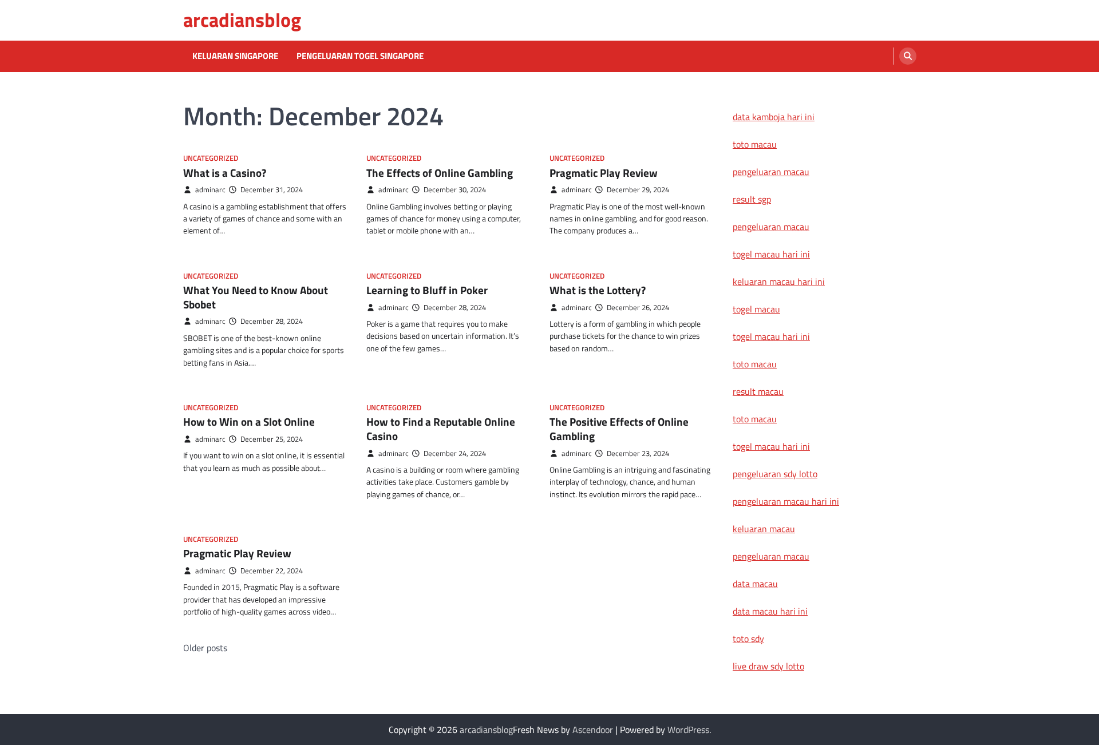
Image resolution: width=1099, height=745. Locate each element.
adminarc (210, 189)
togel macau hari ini (771, 336)
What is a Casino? (224, 172)
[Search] (907, 56)
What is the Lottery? (598, 290)
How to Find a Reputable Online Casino (440, 428)
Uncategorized (210, 158)
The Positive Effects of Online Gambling (619, 428)
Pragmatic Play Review (604, 172)
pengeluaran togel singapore (360, 56)
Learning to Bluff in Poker (427, 290)
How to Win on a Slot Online (249, 421)
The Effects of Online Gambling (439, 172)
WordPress (688, 729)
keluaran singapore (235, 56)
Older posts (205, 648)
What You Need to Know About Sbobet (255, 297)
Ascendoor (592, 729)
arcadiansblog (242, 19)
